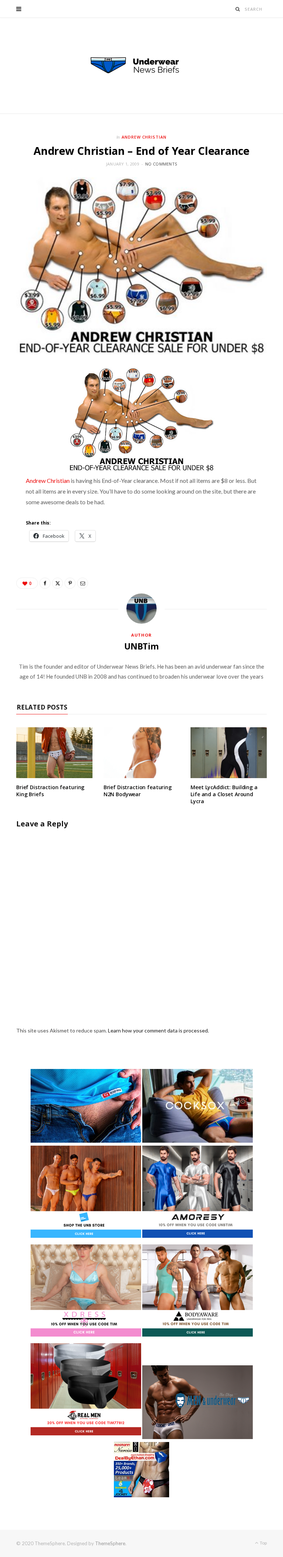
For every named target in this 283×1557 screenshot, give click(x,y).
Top (263, 1543)
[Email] (82, 583)
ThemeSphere (110, 1543)
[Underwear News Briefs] (141, 65)
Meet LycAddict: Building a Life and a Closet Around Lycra (224, 794)
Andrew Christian (144, 137)
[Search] (237, 9)
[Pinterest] (70, 583)
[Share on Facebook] (44, 583)
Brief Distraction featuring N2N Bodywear (138, 791)
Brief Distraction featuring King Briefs (50, 791)
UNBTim (141, 646)
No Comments (161, 164)
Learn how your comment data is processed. (158, 1030)
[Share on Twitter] (57, 583)
